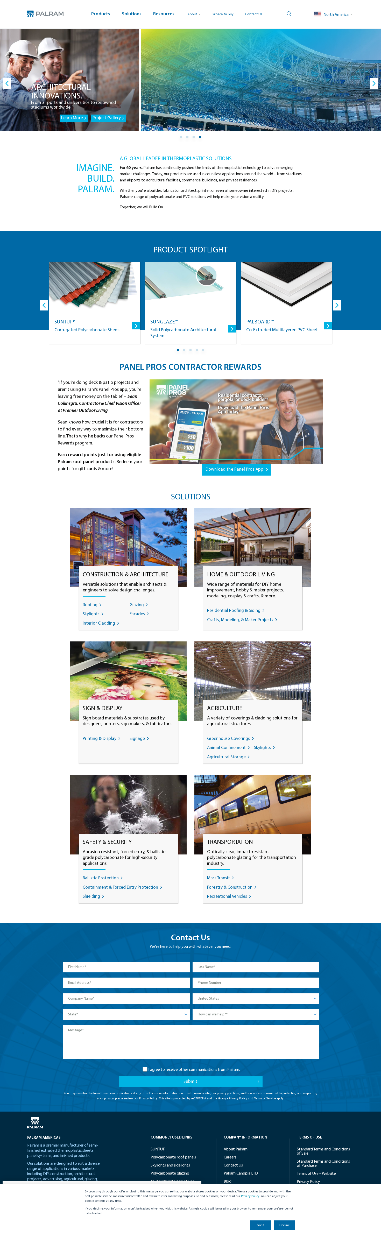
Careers (230, 1157)
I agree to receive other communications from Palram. (194, 1070)
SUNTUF (158, 1149)
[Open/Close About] (194, 14)
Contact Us (253, 14)
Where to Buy (223, 14)
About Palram (236, 1149)
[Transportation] (252, 816)
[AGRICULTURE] (252, 682)
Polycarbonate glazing (170, 1173)
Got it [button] (260, 1225)
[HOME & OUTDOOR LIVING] (252, 549)
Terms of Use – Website (316, 1174)
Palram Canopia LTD (241, 1173)
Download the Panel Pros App (235, 469)
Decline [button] (284, 1225)
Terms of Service (265, 1098)
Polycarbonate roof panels (173, 1157)
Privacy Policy (250, 1196)
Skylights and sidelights (170, 1165)
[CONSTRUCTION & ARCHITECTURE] (128, 549)
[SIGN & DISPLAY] (128, 682)
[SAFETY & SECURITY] (128, 816)
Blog (227, 1181)
